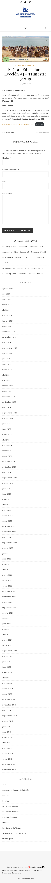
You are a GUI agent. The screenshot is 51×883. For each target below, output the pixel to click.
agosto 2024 (7, 418)
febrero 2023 (7, 515)
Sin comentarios (42, 132)
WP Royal (30, 879)
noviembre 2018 (9, 769)
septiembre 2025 (9, 348)
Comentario (7, 193)
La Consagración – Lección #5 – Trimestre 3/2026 (22, 273)
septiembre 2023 (9, 477)
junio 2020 (6, 667)
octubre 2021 (8, 602)
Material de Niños (9, 817)
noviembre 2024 (9, 402)
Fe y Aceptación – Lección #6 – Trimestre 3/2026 (22, 268)
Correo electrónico (10, 169)
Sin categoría (7, 839)
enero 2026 (7, 326)
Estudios (5, 795)
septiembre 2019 (9, 715)
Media (33, 870)
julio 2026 (6, 294)
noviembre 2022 (9, 532)
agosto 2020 (7, 656)
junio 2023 (6, 494)
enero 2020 (7, 694)
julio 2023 (6, 488)
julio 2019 (6, 726)
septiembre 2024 (9, 413)
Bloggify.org (37, 867)
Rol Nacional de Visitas (11, 828)
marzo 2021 (7, 640)
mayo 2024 (7, 434)
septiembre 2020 (9, 651)
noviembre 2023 (9, 467)
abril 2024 (6, 440)
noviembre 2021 (9, 596)
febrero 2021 (7, 645)
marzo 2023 (7, 510)
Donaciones (6, 873)
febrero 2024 (7, 450)
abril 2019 (6, 742)
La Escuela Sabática (25, 66)
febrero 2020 (7, 688)
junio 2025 (6, 364)
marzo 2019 (7, 748)
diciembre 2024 (8, 396)
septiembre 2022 (9, 542)
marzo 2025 (7, 380)
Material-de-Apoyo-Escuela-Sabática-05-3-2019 (18, 124)
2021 (4, 784)
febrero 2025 (7, 386)
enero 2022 (7, 586)
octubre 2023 (8, 472)
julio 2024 (6, 423)
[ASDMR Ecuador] (25, 12)
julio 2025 (6, 359)
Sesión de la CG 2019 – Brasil (14, 833)
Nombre (6, 158)
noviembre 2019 (9, 705)
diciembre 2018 (8, 764)
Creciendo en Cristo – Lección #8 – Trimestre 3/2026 (24, 252)
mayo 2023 (7, 499)
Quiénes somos (12, 870)
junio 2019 (6, 732)
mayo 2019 (7, 737)
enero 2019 (7, 759)
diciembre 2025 (8, 331)
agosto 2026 (7, 288)
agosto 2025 (7, 353)
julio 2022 (6, 553)
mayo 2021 (7, 629)
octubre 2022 (8, 537)
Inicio (4, 870)
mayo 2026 (7, 304)
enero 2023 (7, 521)
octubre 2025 (8, 342)
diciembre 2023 (8, 461)
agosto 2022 (7, 548)
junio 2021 (6, 623)
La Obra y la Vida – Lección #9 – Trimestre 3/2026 (22, 246)
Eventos (5, 801)
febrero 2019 (7, 753)
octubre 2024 (8, 407)
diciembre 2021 (8, 591)
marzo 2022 (7, 575)
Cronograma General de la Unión (15, 790)
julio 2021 (6, 618)
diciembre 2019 (8, 699)
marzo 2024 (7, 445)
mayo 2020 (7, 672)
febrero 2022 (7, 580)
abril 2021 (6, 634)
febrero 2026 (7, 321)
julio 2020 (6, 661)
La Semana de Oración (11, 811)
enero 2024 (7, 456)
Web (4, 181)
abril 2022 (6, 569)
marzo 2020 (7, 683)
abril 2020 (6, 678)
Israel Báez (10, 132)
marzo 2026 (7, 315)
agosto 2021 (7, 613)
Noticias (5, 822)
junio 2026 (6, 299)
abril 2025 (6, 375)
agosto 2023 (7, 483)
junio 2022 (6, 559)
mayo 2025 (7, 369)
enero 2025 (7, 391)
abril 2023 (6, 505)
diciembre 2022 (8, 526)
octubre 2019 (8, 710)
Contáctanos (16, 873)
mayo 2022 (7, 564)
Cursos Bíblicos (24, 870)
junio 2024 (6, 429)
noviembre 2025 (9, 337)
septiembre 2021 (9, 607)
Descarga (39, 124)
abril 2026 (6, 310)
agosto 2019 (7, 721)
